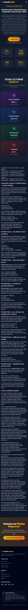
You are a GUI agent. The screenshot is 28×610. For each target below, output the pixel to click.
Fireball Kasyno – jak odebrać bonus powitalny (12, 171)
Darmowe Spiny (4, 565)
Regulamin (3, 578)
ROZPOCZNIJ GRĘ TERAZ (14, 538)
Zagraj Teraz (14, 39)
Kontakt (2, 572)
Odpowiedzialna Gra (5, 574)
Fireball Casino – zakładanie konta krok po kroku (13, 180)
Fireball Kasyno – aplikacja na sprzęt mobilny (12, 178)
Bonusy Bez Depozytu (6, 563)
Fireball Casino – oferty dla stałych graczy (11, 172)
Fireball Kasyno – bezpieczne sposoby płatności (13, 174)
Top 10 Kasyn (4, 561)
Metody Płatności (4, 566)
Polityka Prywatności (5, 576)
